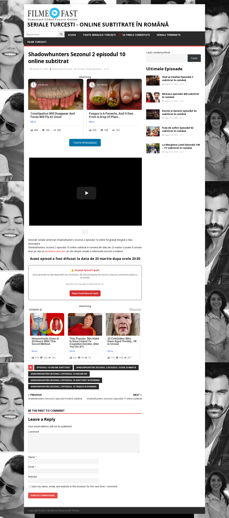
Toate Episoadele (85, 142)
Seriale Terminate (169, 34)
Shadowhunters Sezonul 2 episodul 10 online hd (59, 373)
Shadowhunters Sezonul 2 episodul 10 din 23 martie (106, 367)
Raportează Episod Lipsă (85, 293)
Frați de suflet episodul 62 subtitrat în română (177, 129)
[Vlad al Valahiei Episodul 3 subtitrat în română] (153, 83)
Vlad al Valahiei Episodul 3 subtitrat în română (177, 78)
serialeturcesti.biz (55, 251)
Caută (194, 58)
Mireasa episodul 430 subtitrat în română (180, 95)
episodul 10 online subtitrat (53, 367)
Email (31, 466)
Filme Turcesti (36, 41)
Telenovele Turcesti (62, 68)
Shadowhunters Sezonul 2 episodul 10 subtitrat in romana (65, 380)
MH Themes (73, 510)
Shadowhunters (94, 68)
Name (32, 457)
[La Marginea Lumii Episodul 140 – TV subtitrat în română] (153, 151)
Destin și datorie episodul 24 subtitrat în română (179, 112)
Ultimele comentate (136, 34)
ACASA (72, 34)
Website (32, 476)
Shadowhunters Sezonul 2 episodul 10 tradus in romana (63, 386)
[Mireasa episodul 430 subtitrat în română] (153, 100)
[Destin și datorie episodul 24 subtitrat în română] (153, 117)
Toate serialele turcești (99, 34)
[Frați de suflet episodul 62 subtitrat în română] (153, 134)
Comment (33, 431)
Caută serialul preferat (158, 52)
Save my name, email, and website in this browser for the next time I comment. (75, 486)
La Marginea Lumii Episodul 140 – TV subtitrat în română (181, 146)
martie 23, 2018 (40, 68)
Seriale (81, 68)
